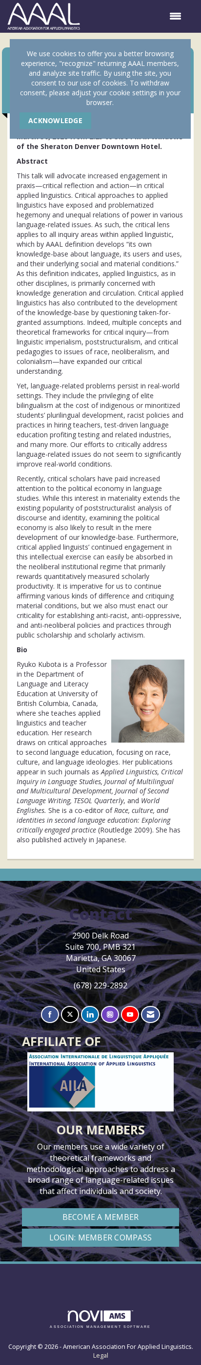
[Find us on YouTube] (130, 1014)
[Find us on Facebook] (50, 1014)
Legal (100, 1355)
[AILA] (101, 1276)
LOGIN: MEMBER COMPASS (100, 1237)
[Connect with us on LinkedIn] (90, 1014)
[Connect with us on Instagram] (110, 1014)
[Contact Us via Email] (150, 1014)
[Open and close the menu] (135, 16)
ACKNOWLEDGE (55, 120)
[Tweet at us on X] (70, 1014)
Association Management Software (100, 1326)
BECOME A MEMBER (100, 1217)
